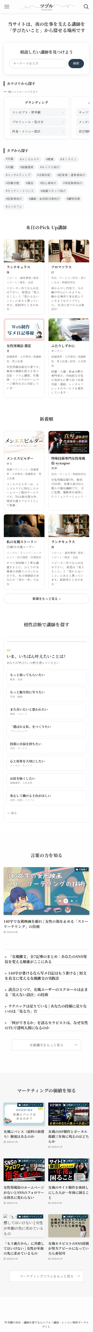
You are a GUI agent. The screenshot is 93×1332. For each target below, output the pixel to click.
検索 (76, 63)
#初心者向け (48, 183)
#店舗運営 (26, 167)
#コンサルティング (18, 175)
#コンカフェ (14, 207)
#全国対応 (44, 175)
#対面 (9, 167)
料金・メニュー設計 (38, 131)
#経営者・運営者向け (71, 175)
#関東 (49, 159)
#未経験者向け (72, 183)
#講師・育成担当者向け (44, 199)
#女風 (9, 159)
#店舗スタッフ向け (53, 191)
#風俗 (29, 183)
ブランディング (36, 102)
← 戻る (12, 813)
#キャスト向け (49, 167)
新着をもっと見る (46, 598)
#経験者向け (14, 199)
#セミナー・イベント (20, 191)
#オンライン (68, 159)
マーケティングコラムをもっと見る (47, 1276)
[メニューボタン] (7, 6)
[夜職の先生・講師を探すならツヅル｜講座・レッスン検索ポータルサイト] (46, 6)
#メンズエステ (29, 159)
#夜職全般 (12, 183)
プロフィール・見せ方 (38, 121)
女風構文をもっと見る (46, 1045)
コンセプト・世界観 (38, 112)
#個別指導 (73, 199)
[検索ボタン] (86, 6)
